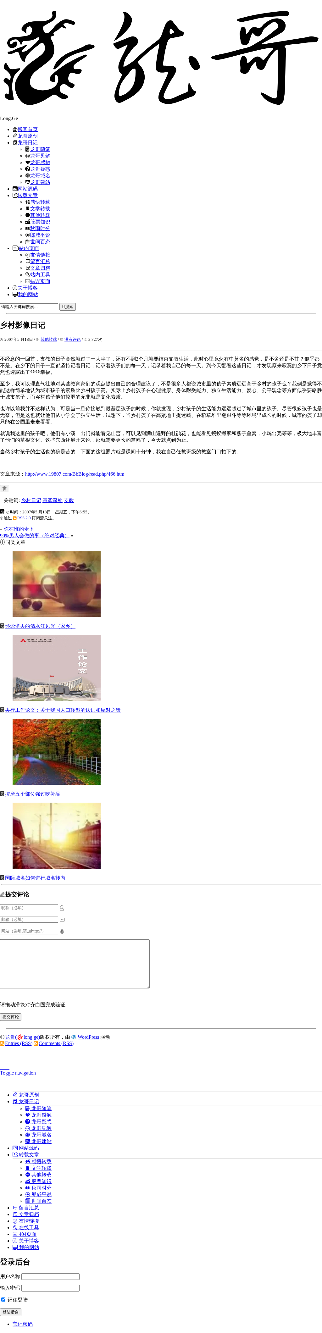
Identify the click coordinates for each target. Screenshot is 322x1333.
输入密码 (10, 1288)
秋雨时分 (40, 228)
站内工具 (40, 274)
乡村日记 (31, 500)
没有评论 (72, 339)
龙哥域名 (40, 175)
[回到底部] (161, 1065)
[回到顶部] (161, 1056)
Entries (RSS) (18, 1043)
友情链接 (40, 254)
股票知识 (40, 221)
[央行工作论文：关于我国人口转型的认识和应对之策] (57, 699)
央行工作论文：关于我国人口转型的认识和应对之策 (63, 710)
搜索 (69, 306)
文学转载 (40, 208)
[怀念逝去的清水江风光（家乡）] (57, 615)
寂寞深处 (52, 500)
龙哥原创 (28, 135)
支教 (69, 500)
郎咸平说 (40, 234)
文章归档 (40, 267)
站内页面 (29, 248)
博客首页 (28, 129)
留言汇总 (40, 261)
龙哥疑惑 (40, 168)
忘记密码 (23, 1324)
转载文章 (28, 195)
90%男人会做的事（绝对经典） (34, 535)
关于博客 (28, 287)
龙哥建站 (40, 182)
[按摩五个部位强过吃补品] (57, 783)
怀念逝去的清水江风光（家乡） (40, 626)
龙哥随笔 (40, 149)
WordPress (88, 1037)
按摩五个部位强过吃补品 (32, 794)
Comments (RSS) (56, 1043)
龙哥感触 (40, 162)
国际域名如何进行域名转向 (35, 878)
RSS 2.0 (24, 518)
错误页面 (40, 281)
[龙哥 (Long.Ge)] (161, 58)
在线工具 (28, 1227)
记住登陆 (17, 1300)
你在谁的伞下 (19, 529)
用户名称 (10, 1276)
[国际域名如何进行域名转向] (57, 867)
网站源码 (28, 188)
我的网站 (28, 294)
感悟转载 (40, 201)
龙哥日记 (28, 142)
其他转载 (40, 215)
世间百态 (40, 241)
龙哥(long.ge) (22, 1037)
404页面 (27, 1233)
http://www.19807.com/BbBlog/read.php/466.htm (74, 474)
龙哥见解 (40, 155)
